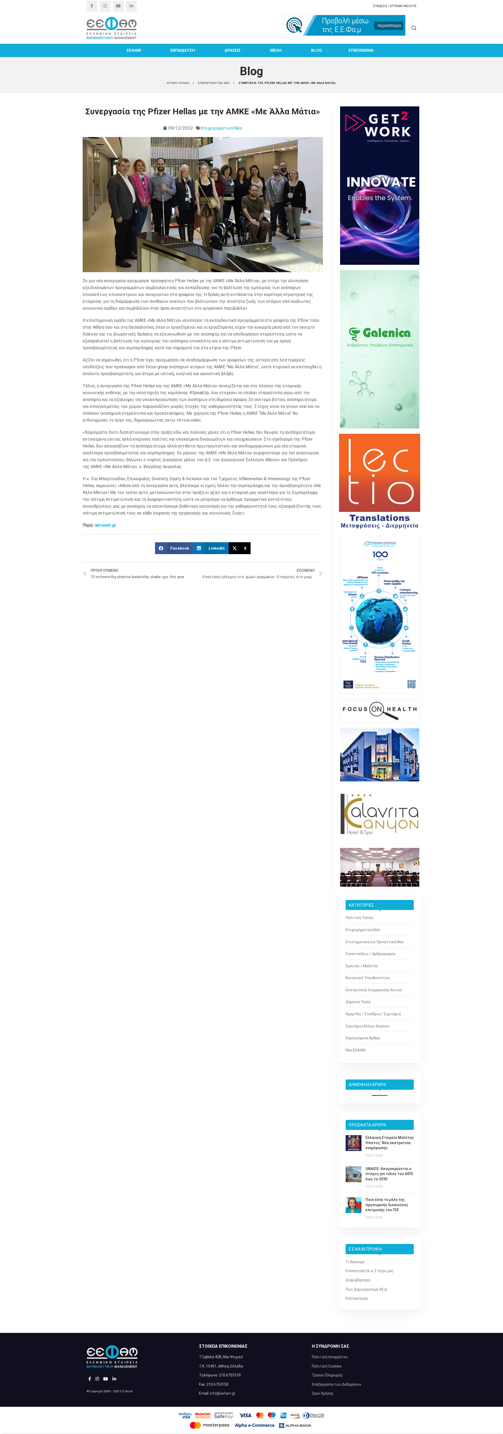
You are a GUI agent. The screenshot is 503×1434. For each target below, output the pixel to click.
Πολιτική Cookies (327, 1366)
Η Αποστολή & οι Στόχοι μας (370, 1271)
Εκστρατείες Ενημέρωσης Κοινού (374, 990)
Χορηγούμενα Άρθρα (363, 1038)
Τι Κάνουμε (355, 1262)
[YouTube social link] (118, 6)
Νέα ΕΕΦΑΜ (355, 1050)
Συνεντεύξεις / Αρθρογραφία (370, 954)
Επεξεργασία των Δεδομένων (336, 1384)
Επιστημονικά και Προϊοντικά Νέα (374, 942)
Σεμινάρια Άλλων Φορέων (367, 1026)
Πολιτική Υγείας (360, 918)
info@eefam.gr (223, 1393)
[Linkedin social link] (131, 6)
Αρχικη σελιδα (178, 83)
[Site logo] (112, 28)
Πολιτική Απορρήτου (330, 1357)
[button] (174, 548)
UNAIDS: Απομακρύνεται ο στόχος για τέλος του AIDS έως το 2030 (389, 1174)
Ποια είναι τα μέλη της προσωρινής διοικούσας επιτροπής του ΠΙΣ (386, 1204)
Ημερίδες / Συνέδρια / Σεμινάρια (373, 1014)
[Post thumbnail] (353, 1146)
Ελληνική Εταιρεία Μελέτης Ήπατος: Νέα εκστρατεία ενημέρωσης (389, 1142)
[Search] (414, 28)
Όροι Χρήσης (323, 1393)
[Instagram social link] (105, 6)
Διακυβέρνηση (358, 1280)
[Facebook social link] (92, 6)
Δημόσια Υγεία (358, 1002)
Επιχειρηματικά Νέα (221, 128)
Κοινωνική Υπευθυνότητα (367, 978)
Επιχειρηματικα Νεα (214, 83)
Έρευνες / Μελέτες (362, 966)
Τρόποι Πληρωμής (327, 1375)
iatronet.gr (105, 525)
